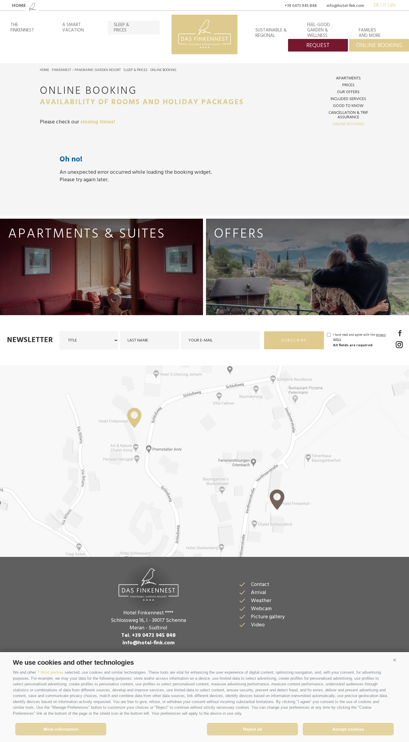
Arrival (258, 593)
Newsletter (30, 340)
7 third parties (50, 672)
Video (258, 625)
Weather (261, 601)
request (318, 45)
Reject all (252, 729)
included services (348, 99)
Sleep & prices (135, 70)
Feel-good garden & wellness (318, 30)
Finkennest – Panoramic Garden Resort (86, 70)
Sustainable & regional (271, 33)
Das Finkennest (148, 584)
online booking (379, 45)
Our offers (348, 92)
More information (60, 729)
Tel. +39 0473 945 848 (148, 635)
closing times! (97, 122)
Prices (348, 85)
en (393, 5)
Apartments (348, 78)
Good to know (348, 105)
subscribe (294, 340)
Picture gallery (268, 617)
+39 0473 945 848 (301, 5)
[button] (394, 660)
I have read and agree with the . (359, 337)
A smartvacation (73, 27)
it (385, 5)
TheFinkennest (22, 27)
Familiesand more (370, 33)
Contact (260, 585)
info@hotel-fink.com (345, 5)
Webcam (261, 609)
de (376, 5)
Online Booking (163, 70)
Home (44, 70)
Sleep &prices (121, 27)
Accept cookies (348, 729)
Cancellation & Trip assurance (348, 115)
